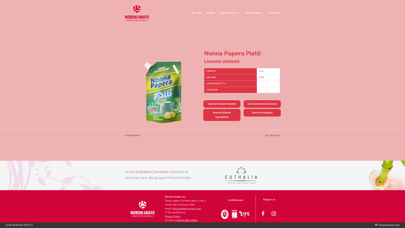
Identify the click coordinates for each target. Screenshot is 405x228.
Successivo (271, 135)
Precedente (133, 135)
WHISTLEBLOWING (187, 220)
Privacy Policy (173, 216)
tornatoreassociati (388, 225)
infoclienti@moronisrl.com (186, 208)
